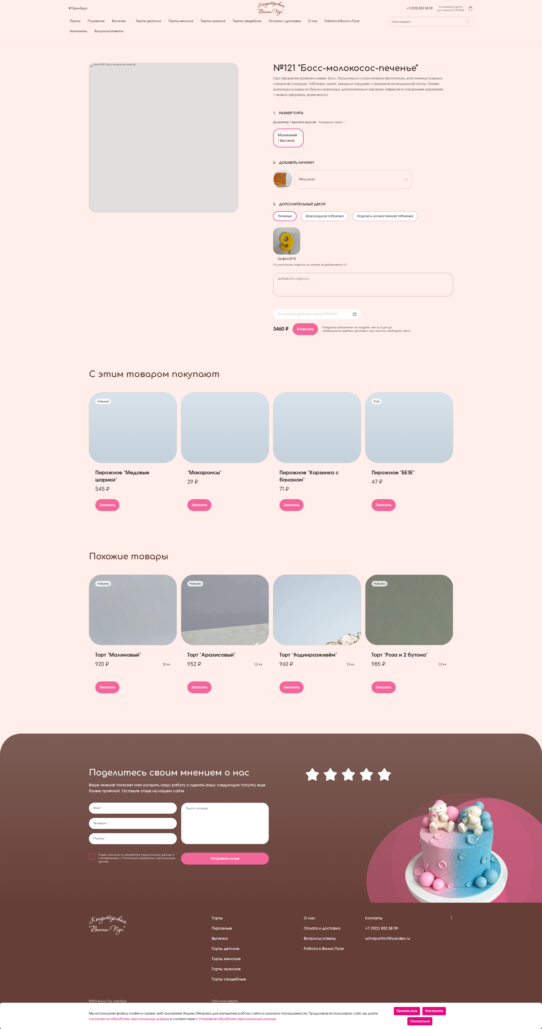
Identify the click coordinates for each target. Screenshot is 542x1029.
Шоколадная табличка (327, 215)
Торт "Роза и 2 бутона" (400, 655)
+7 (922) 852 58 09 (420, 8)
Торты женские (180, 21)
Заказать (107, 505)
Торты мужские (212, 21)
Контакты (78, 31)
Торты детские (148, 21)
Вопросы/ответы (108, 31)
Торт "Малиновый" (118, 655)
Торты (75, 21)
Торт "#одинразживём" (308, 655)
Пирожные (96, 21)
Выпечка (119, 21)
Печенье (287, 215)
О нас (312, 21)
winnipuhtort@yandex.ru (387, 939)
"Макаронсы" (204, 472)
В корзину (305, 329)
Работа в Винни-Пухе (342, 21)
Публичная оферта (225, 1001)
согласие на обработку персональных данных (140, 854)
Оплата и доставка (285, 21)
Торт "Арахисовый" (211, 655)
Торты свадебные (247, 21)
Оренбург (79, 8)
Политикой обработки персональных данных (237, 1019)
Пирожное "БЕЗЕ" (393, 472)
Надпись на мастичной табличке (387, 215)
